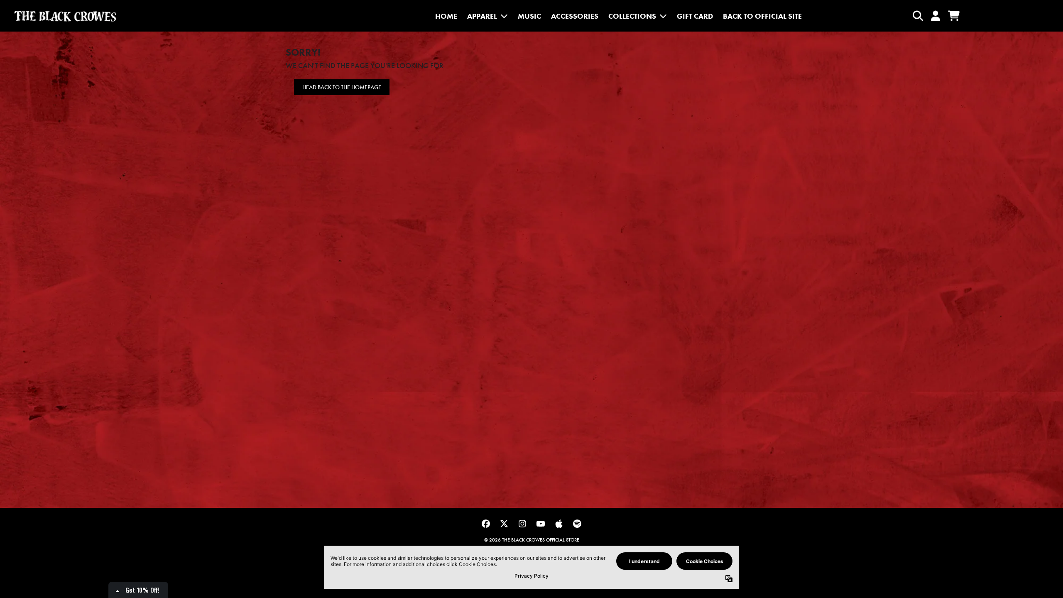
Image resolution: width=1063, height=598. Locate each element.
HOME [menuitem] (446, 16)
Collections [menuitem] (632, 16)
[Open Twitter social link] (504, 524)
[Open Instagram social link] (522, 524)
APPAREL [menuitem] (482, 16)
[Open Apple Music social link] (559, 524)
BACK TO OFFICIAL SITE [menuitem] (762, 16)
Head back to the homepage (341, 87)
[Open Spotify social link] (577, 524)
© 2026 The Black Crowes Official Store (531, 540)
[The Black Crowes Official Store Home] (65, 16)
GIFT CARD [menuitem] (695, 16)
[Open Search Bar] (917, 16)
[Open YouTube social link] (541, 524)
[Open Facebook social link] (486, 524)
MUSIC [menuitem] (529, 16)
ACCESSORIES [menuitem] (574, 16)
